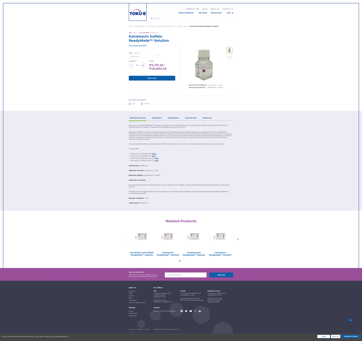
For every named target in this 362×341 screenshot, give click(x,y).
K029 (153, 156)
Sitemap (147, 329)
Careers (131, 296)
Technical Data (191, 118)
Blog (130, 298)
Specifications (173, 118)
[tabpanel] (142, 241)
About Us (214, 9)
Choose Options (142, 240)
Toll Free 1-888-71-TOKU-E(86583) (164, 311)
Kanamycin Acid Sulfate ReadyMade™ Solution (142, 253)
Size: (134, 53)
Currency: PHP (192, 9)
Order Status (133, 313)
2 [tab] (182, 261)
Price (151, 61)
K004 (154, 154)
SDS (133, 104)
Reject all (335, 336)
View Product (142, 235)
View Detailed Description (138, 46)
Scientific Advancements (137, 302)
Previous (124, 239)
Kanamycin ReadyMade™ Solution (168, 253)
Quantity (133, 61)
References (207, 118)
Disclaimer (141, 329)
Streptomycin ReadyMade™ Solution (194, 253)
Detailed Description (138, 118)
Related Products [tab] (181, 221)
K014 (156, 160)
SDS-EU (147, 104)
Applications (157, 118)
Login (204, 9)
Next (237, 239)
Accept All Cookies (351, 336)
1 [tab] (179, 261)
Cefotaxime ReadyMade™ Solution (220, 253)
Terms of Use (132, 329)
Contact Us (227, 9)
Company (132, 291)
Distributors (133, 300)
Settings (323, 336)
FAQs (130, 293)
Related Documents (137, 100)
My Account (133, 316)
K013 (156, 158)
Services (203, 13)
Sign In (131, 311)
